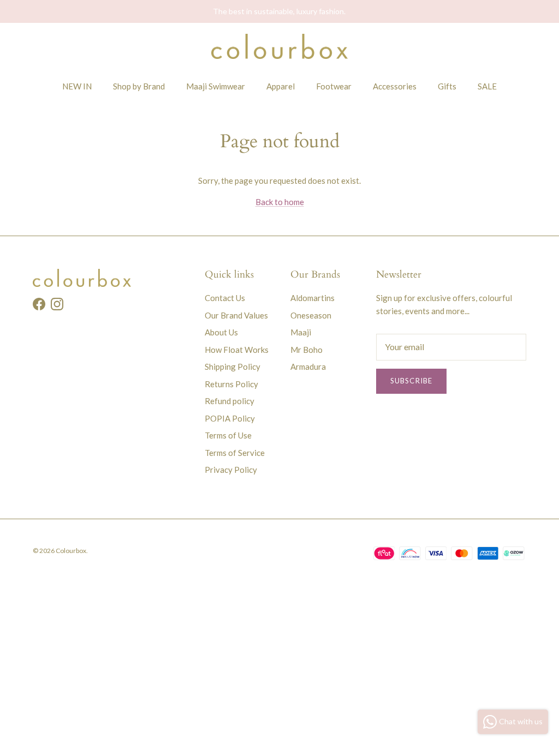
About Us (221, 332)
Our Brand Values (236, 315)
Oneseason (310, 315)
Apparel (280, 86)
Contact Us (225, 298)
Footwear (334, 86)
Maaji (300, 332)
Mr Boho (306, 350)
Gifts (447, 86)
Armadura (308, 366)
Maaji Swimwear (215, 86)
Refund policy (229, 401)
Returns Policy (231, 384)
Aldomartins (312, 298)
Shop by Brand (139, 86)
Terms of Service (235, 453)
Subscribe (411, 380)
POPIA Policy (230, 418)
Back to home (279, 202)
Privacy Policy (231, 469)
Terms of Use (228, 435)
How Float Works (237, 350)
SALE (487, 86)
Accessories (395, 86)
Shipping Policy (232, 366)
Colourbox (71, 550)
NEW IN (77, 86)
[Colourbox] (279, 46)
